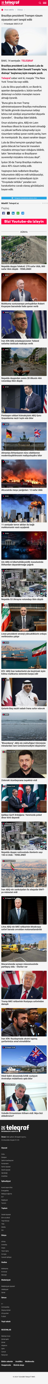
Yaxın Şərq (5, 1251)
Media (3, 1227)
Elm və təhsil (5, 1218)
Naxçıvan (4, 1355)
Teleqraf (6, 78)
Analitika (4, 1176)
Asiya (3, 1248)
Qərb (3, 1348)
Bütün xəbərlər (7, 1361)
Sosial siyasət (6, 1214)
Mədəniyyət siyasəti (8, 1286)
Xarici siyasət (5, 1167)
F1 (2, 1304)
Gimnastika (5, 1307)
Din (2, 1230)
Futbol (3, 1316)
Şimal (3, 1342)
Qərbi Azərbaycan (7, 1160)
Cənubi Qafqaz (6, 1257)
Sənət (3, 1292)
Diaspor (4, 1157)
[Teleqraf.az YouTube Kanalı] (24, 221)
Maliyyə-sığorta (6, 1194)
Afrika (3, 1241)
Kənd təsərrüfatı (7, 1187)
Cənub (3, 1352)
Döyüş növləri (6, 1310)
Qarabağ (4, 1173)
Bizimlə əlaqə (19, 1365)
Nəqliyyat (4, 1200)
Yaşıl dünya (5, 1221)
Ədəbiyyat (4, 1289)
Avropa (3, 1254)
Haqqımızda (6, 1365)
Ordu (3, 1154)
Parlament (5, 1163)
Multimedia (29, 1361)
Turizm (3, 1203)
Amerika (4, 1245)
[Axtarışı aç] (40, 3)
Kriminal (4, 1272)
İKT (2, 1197)
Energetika (5, 1191)
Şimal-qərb (5, 1339)
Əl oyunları (5, 1313)
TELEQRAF (27, 60)
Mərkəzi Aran (5, 1336)
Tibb (2, 1224)
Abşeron (4, 1345)
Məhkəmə (4, 1268)
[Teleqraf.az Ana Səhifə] (10, 3)
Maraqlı (4, 1275)
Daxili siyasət (5, 1170)
